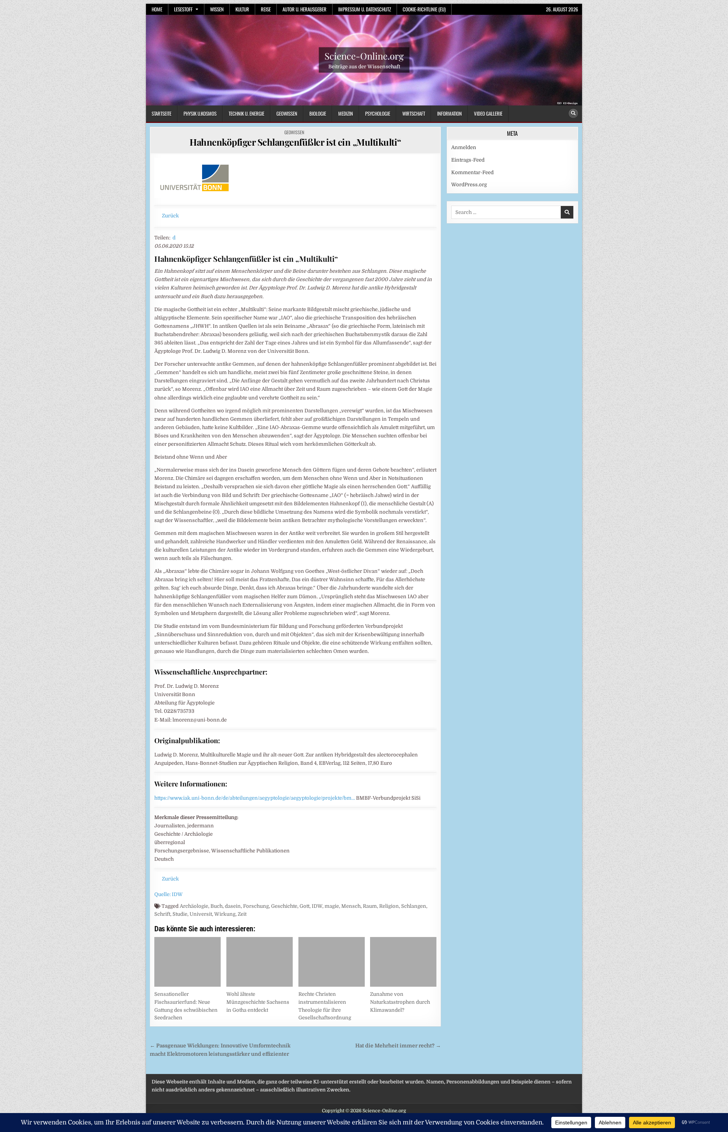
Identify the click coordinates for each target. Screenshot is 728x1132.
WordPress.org (469, 184)
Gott (304, 906)
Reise (266, 9)
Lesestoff (183, 9)
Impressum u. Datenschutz (364, 9)
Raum (370, 906)
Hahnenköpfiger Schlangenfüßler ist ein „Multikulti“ (295, 142)
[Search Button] (573, 113)
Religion (389, 906)
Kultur (242, 9)
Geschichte (284, 906)
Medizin (345, 113)
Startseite (161, 113)
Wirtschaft (413, 113)
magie (332, 906)
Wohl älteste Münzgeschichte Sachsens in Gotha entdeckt (257, 1002)
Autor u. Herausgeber (304, 9)
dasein (233, 906)
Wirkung (224, 914)
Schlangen (413, 906)
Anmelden (463, 147)
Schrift (162, 914)
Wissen (217, 9)
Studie (180, 914)
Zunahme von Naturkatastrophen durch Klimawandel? (400, 1002)
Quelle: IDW (168, 894)
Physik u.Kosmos (200, 113)
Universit (201, 914)
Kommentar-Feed (472, 172)
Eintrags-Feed (468, 160)
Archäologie (194, 906)
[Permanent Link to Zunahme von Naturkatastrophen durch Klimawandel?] (403, 962)
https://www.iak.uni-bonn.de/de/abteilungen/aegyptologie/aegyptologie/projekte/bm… (254, 798)
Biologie (317, 113)
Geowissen (286, 113)
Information (449, 113)
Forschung (256, 906)
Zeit (242, 914)
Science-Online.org (364, 56)
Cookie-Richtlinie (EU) (424, 9)
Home (157, 9)
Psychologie (377, 113)
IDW (317, 906)
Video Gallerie (488, 113)
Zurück (170, 216)
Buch (216, 906)
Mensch (351, 906)
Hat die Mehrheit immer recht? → (398, 1046)
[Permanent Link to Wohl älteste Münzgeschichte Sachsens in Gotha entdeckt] (259, 962)
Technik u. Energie (246, 113)
